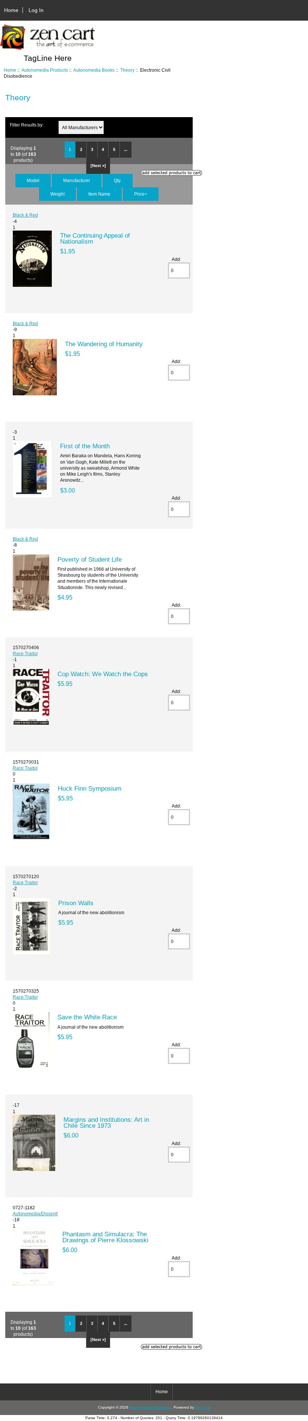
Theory (127, 70)
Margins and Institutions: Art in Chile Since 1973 (106, 1122)
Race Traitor (25, 653)
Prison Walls (76, 903)
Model (33, 180)
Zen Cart (202, 1407)
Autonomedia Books (94, 70)
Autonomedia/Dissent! (35, 1213)
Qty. (117, 180)
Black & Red (25, 214)
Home (11, 10)
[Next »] (98, 165)
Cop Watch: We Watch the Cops (102, 674)
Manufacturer (76, 180)
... (125, 149)
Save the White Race (87, 1017)
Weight (57, 193)
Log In (36, 10)
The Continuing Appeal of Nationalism (95, 238)
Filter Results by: (27, 124)
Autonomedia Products (44, 70)
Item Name (99, 193)
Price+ (140, 193)
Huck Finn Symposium (89, 788)
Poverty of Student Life (89, 559)
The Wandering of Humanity (104, 344)
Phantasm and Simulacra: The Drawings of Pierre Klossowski (105, 1237)
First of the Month (85, 446)
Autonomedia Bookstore (150, 1407)
